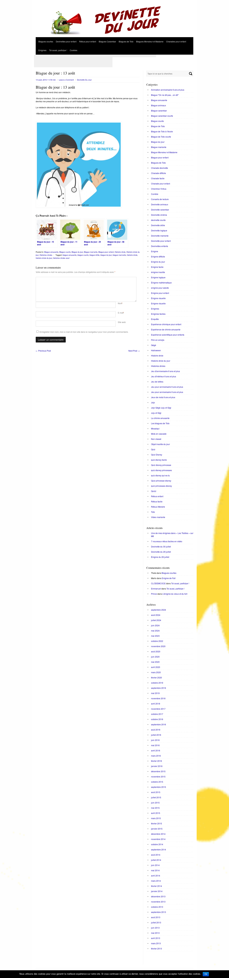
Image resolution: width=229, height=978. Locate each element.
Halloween (156, 350)
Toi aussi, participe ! (58, 50)
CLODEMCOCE (158, 583)
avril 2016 (155, 750)
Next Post (134, 350)
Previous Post (43, 350)
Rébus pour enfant (87, 41)
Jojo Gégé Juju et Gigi (161, 407)
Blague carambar (159, 110)
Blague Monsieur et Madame (164, 152)
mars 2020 (156, 672)
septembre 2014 (158, 849)
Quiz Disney (156, 454)
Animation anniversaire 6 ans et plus (167, 89)
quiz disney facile (159, 459)
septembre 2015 (158, 786)
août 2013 (155, 917)
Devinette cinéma (159, 214)
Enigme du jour (158, 261)
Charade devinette (159, 167)
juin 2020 (155, 656)
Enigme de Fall (169, 578)
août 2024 (155, 614)
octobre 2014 (157, 844)
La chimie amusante (160, 418)
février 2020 (156, 677)
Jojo (153, 402)
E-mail (121, 312)
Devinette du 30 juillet (161, 546)
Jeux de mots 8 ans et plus (163, 397)
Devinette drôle (158, 225)
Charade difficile (158, 173)
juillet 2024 (156, 620)
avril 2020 (155, 667)
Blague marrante (90, 252)
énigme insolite (158, 272)
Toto (153, 511)
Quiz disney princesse (161, 465)
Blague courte (65, 252)
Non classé (156, 438)
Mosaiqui (155, 428)
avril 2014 (155, 875)
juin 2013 (155, 927)
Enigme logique (158, 277)
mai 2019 (155, 693)
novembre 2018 (158, 698)
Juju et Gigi (156, 412)
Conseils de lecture (160, 199)
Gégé (153, 345)
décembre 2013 (158, 896)
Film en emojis (157, 339)
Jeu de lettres (157, 381)
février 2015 (156, 823)
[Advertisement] (95, 56)
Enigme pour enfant (160, 293)
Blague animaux (158, 105)
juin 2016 (155, 740)
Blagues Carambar (107, 41)
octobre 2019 (157, 682)
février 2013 (156, 948)
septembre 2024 (158, 609)
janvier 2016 (156, 766)
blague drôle (94, 255)
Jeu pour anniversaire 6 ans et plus (167, 386)
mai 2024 (155, 630)
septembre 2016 (158, 724)
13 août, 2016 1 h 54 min (46, 79)
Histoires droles (46, 255)
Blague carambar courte (162, 115)
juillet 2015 (156, 797)
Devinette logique (159, 230)
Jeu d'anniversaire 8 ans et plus (165, 371)
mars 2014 (156, 880)
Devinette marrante (159, 235)
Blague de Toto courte (161, 136)
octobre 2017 (157, 714)
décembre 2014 (158, 833)
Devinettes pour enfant (66, 41)
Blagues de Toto (126, 41)
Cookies (73, 50)
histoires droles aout (61, 258)
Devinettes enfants (159, 246)
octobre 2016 (157, 719)
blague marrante (119, 255)
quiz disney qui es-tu (160, 475)
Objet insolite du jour (160, 444)
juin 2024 (155, 625)
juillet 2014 (156, 859)
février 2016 (156, 760)
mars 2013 (156, 943)
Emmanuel (156, 588)
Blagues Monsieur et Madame (149, 41)
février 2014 (156, 886)
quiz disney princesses (161, 470)
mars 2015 (156, 818)
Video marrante (158, 517)
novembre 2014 (158, 839)
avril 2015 (155, 813)
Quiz (153, 449)
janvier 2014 (156, 891)
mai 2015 (155, 807)
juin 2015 (155, 802)
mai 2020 (155, 661)
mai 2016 (155, 745)
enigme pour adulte (160, 287)
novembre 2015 (158, 776)
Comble (154, 194)
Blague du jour (77, 252)
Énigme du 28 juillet (160, 556)
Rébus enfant (157, 496)
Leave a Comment (66, 79)
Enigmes (42, 50)
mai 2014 (155, 870)
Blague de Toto (158, 126)
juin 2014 (155, 865)
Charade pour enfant (160, 183)
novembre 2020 (158, 646)
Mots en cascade (158, 433)
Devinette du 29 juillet (161, 551)
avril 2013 (155, 938)
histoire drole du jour (44, 258)
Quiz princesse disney (161, 480)
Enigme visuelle (158, 303)
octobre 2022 (157, 641)
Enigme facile (157, 266)
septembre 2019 (158, 687)
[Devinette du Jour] (114, 36)
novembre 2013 (158, 901)
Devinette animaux (159, 204)
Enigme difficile (158, 256)
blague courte (83, 255)
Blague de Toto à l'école (162, 131)
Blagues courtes (45, 41)
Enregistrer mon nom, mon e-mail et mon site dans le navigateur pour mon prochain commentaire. (84, 331)
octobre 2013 (157, 906)
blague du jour (106, 255)
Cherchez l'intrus (158, 188)
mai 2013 (155, 932)
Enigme (154, 251)
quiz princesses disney (161, 485)
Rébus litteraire (158, 506)
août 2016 (155, 729)
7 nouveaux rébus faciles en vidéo (166, 541)
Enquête (155, 319)
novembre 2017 (158, 708)
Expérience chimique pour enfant (166, 324)
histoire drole (132, 255)
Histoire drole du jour (160, 360)
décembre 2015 (158, 771)
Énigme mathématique (161, 282)
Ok (206, 974)
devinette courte (158, 220)
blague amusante (69, 255)
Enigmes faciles (158, 313)
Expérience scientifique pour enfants (167, 334)
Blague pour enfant (106, 252)
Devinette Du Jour (84, 79)
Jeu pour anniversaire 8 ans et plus (167, 392)
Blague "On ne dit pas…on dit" (165, 94)
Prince (154, 593)
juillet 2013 (156, 922)
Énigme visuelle (158, 298)
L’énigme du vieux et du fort (174, 593)
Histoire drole (120, 252)
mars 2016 (156, 755)
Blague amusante (51, 252)
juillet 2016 (156, 734)
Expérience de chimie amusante (165, 329)
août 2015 (155, 792)
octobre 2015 (157, 781)
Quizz (153, 491)
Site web (122, 322)
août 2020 (155, 651)
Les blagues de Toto (160, 423)
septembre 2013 (158, 912)
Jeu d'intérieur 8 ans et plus (163, 376)
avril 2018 (155, 703)
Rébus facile (156, 501)
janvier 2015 (156, 828)
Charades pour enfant (176, 41)
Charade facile (157, 178)
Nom (120, 303)
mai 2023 (155, 635)
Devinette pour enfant (161, 240)
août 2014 (155, 854)
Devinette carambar (160, 209)
